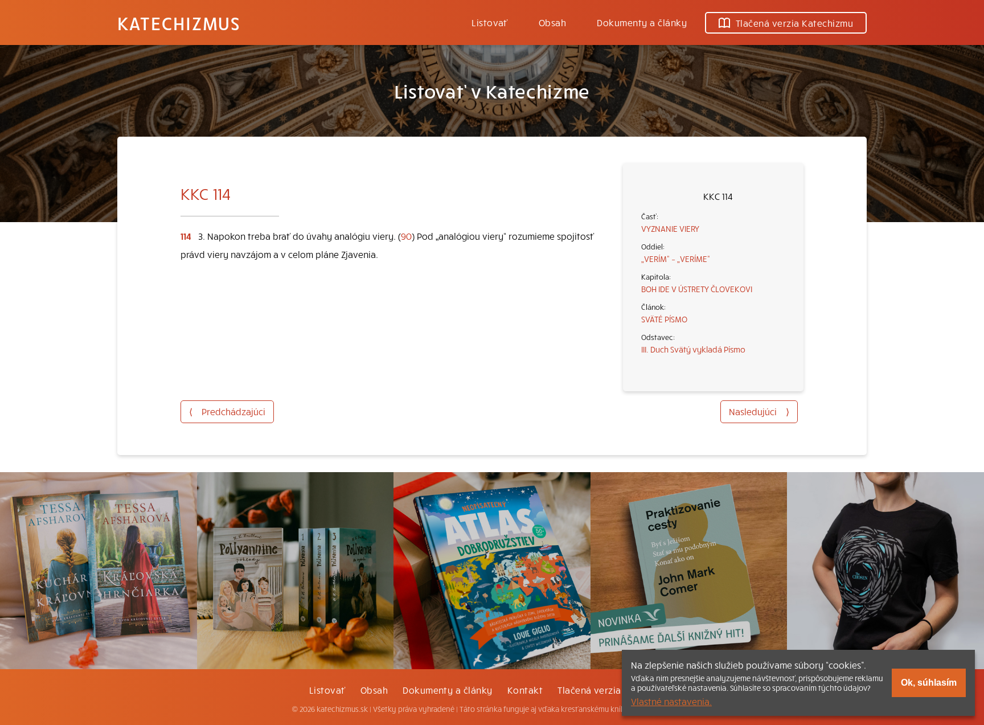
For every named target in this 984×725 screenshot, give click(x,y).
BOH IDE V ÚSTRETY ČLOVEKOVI (696, 289)
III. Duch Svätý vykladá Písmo (693, 349)
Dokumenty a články (642, 22)
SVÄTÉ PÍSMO (664, 319)
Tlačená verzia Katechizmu (794, 22)
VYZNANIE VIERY (670, 228)
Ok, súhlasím (929, 682)
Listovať (490, 22)
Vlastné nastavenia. (671, 701)
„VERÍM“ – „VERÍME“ (675, 258)
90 (406, 235)
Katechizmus (178, 22)
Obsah (552, 22)
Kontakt (525, 689)
